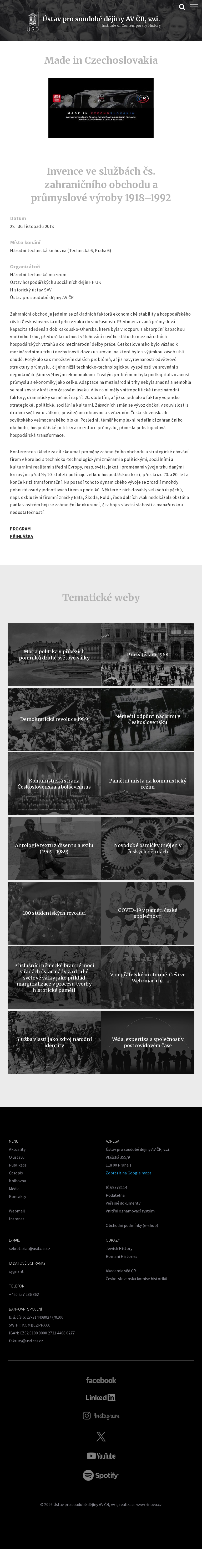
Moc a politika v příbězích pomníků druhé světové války (54, 654)
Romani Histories (121, 1256)
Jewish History (119, 1248)
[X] (101, 1436)
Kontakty (17, 1196)
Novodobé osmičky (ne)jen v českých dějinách (148, 848)
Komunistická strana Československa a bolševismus (54, 784)
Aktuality (17, 1149)
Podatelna (115, 1195)
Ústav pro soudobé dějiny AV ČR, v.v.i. (85, 1504)
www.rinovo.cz (149, 1504)
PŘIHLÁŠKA (21, 536)
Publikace (18, 1165)
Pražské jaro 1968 (147, 655)
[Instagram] (101, 1416)
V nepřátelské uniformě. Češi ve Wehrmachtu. (148, 978)
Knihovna (17, 1180)
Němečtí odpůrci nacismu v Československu (147, 719)
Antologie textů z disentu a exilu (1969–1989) (54, 848)
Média (14, 1188)
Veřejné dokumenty (123, 1203)
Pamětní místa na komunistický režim (147, 784)
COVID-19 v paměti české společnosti (147, 913)
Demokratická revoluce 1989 (54, 719)
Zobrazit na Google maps (129, 1172)
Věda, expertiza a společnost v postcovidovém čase (148, 1042)
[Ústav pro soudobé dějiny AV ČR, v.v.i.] (33, 22)
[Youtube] (101, 1455)
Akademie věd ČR (121, 1270)
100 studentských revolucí (54, 913)
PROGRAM (20, 529)
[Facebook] (101, 1379)
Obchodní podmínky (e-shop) (132, 1225)
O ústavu (16, 1157)
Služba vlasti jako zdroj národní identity (54, 1042)
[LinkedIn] (101, 1397)
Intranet (16, 1218)
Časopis (16, 1172)
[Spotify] (101, 1475)
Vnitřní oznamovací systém (130, 1210)
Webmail (17, 1210)
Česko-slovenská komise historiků (136, 1278)
